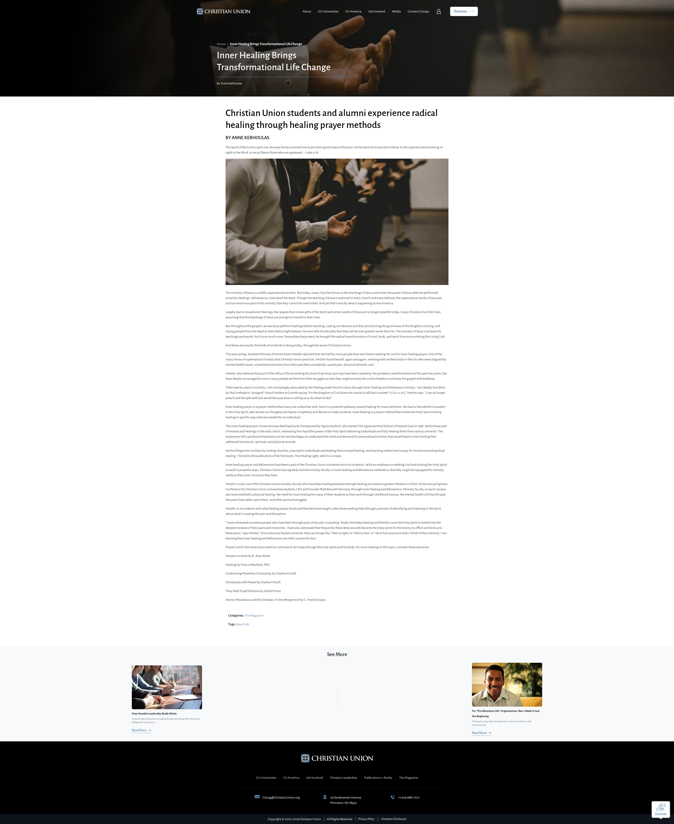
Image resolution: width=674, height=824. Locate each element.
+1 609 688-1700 (408, 797)
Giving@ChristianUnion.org (281, 797)
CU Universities (328, 11)
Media (396, 11)
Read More (139, 730)
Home (221, 44)
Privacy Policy (366, 819)
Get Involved (376, 11)
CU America (353, 11)
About (307, 11)
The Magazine (254, 615)
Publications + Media (378, 777)
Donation (460, 11)
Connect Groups (418, 11)
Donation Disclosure (393, 819)
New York (242, 624)
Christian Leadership (343, 777)
